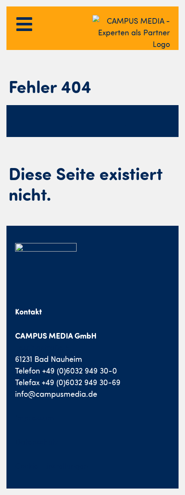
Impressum (34, 418)
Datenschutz (37, 442)
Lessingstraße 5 (42, 347)
